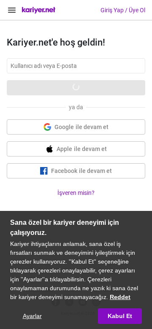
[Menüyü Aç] (12, 10)
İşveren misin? (76, 192)
